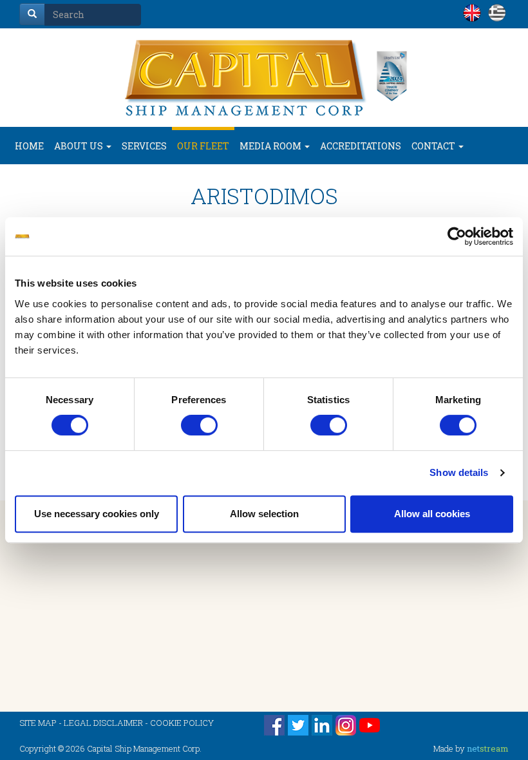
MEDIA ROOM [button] (271, 146)
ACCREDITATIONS (360, 146)
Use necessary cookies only (96, 513)
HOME (29, 146)
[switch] (199, 425)
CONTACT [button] (434, 146)
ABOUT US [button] (79, 146)
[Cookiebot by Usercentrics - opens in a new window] (457, 236)
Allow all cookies (432, 513)
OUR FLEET (203, 146)
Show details (458, 472)
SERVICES (144, 146)
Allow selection (264, 513)
